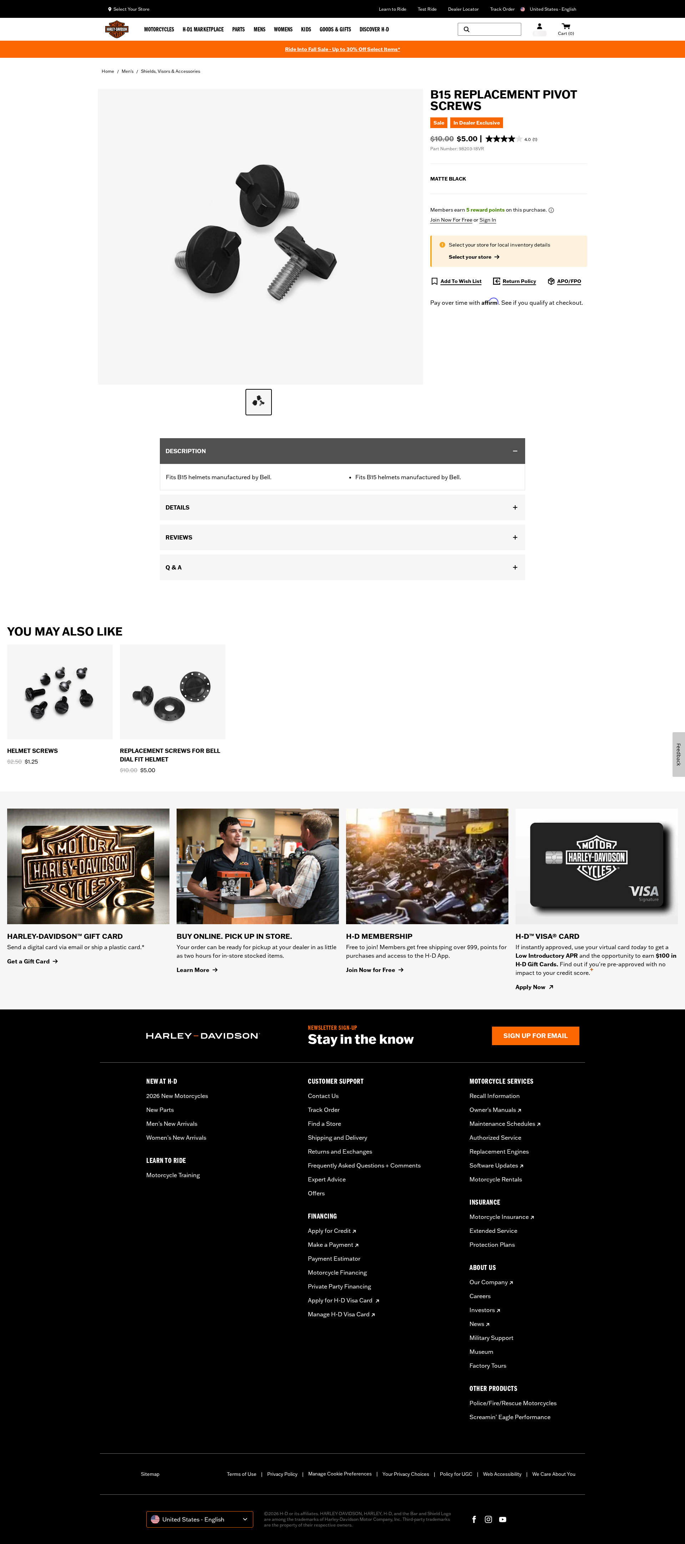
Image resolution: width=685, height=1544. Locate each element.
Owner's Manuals (493, 1109)
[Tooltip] (551, 210)
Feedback (678, 754)
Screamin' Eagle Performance (510, 1417)
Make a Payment (330, 1244)
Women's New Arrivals (176, 1137)
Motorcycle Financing (337, 1272)
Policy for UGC (456, 1474)
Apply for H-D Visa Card (341, 1300)
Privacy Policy (282, 1474)
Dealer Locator (463, 9)
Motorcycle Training (173, 1175)
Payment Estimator (334, 1258)
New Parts (160, 1109)
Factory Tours (488, 1365)
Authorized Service (495, 1137)
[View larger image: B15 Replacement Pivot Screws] (260, 236)
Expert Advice (327, 1179)
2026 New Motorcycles (177, 1095)
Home (108, 71)
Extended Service (493, 1230)
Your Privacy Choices (405, 1474)
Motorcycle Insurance (499, 1216)
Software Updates (494, 1165)
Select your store (470, 257)
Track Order (502, 9)
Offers (316, 1193)
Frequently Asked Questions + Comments (364, 1165)
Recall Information (495, 1095)
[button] (511, 139)
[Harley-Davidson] (222, 1036)
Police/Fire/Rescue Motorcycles (513, 1403)
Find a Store (324, 1123)
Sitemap (150, 1474)
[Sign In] (539, 29)
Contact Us (323, 1095)
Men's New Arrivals (171, 1123)
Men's (127, 71)
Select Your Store (131, 9)
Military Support (491, 1337)
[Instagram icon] (488, 1519)
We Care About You (553, 1474)
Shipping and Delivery (337, 1137)
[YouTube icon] (502, 1519)
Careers (480, 1296)
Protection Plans (492, 1244)
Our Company (489, 1282)
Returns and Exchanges (340, 1151)
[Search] (489, 29)
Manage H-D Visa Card (339, 1314)
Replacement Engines (499, 1151)
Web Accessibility (502, 1474)
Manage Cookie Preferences (340, 1474)
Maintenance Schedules (502, 1123)
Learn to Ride (392, 9)
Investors (482, 1309)
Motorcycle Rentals (496, 1179)
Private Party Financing (339, 1286)
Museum (481, 1351)
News (477, 1323)
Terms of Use (242, 1474)
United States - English (553, 9)
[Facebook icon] (474, 1519)
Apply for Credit (329, 1230)
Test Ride (427, 9)
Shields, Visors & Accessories (170, 71)
